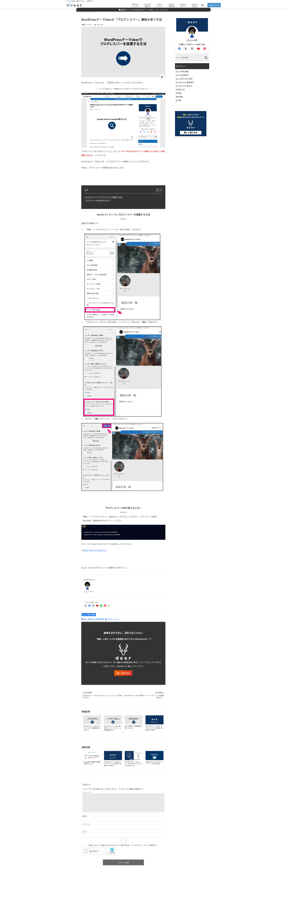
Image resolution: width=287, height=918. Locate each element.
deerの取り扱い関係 (184, 78)
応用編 (178, 93)
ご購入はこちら (214, 5)
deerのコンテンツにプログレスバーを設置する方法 (104, 197)
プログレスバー (113, 619)
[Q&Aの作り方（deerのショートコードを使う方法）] (154, 756)
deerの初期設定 (182, 75)
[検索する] (206, 57)
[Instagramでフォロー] (93, 605)
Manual (135, 5)
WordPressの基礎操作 (185, 82)
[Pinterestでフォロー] (105, 605)
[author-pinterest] (204, 48)
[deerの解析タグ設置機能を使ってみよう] (134, 720)
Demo (159, 5)
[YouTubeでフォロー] (97, 605)
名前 (85, 816)
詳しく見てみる (123, 673)
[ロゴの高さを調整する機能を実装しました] (92, 757)
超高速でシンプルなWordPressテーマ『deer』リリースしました (144, 10)
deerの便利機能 (88, 614)
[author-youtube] (198, 48)
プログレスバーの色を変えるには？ (98, 200)
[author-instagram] (192, 48)
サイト (84, 832)
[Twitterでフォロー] (85, 605)
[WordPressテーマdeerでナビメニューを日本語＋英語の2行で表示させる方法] (154, 720)
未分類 (178, 100)
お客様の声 (180, 89)
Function (147, 5)
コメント (86, 792)
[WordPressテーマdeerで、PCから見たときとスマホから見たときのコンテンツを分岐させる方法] (134, 756)
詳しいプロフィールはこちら (193, 44)
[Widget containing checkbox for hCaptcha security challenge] (99, 851)
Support (183, 5)
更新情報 (179, 96)
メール (85, 824)
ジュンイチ (100, 25)
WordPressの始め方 (184, 86)
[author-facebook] (179, 48)
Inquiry (195, 5)
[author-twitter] (185, 48)
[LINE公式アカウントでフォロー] (101, 605)
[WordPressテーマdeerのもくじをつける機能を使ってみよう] (92, 720)
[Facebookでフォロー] (89, 605)
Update (172, 5)
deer (86, 619)
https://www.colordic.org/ (94, 550)
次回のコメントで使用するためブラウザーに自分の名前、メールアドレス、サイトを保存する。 (123, 845)
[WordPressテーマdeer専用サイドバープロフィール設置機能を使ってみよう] (113, 720)
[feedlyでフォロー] (109, 605)
